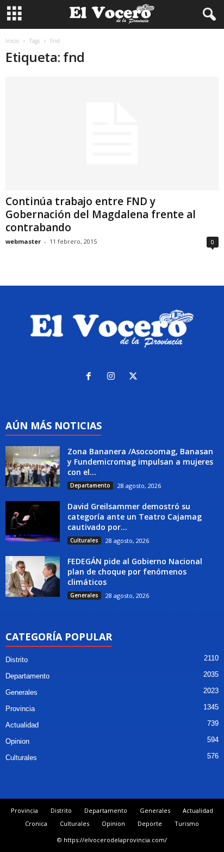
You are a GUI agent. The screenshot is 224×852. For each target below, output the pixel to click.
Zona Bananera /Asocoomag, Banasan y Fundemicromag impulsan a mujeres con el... (140, 461)
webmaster (23, 241)
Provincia (20, 709)
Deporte (150, 823)
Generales (84, 595)
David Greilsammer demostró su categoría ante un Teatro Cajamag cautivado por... (134, 516)
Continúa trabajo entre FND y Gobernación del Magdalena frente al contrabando (100, 214)
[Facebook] (91, 377)
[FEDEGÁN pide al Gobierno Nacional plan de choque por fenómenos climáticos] (32, 576)
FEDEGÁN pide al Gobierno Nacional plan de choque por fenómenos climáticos (134, 571)
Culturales (84, 540)
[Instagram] (113, 377)
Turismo (187, 823)
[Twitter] (135, 377)
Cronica (36, 823)
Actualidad (22, 725)
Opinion (17, 741)
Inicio (12, 41)
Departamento (90, 485)
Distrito (16, 660)
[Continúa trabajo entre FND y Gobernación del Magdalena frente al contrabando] (112, 133)
